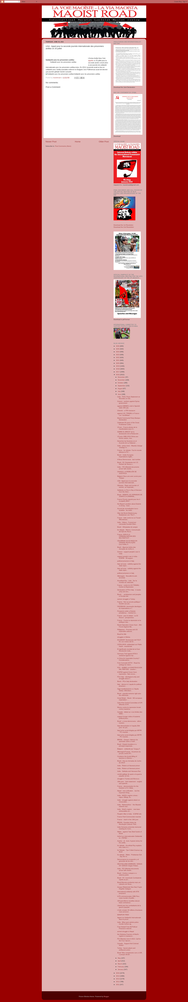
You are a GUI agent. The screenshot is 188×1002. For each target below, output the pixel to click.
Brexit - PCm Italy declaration (127, 681)
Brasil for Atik (121, 634)
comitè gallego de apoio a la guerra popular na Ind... (129, 775)
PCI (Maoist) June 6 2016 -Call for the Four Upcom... (129, 939)
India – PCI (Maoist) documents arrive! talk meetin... (128, 468)
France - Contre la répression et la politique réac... (129, 621)
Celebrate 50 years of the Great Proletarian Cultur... (128, 423)
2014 (118, 976)
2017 (118, 372)
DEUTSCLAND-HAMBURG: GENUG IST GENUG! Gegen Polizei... (129, 865)
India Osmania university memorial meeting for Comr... (129, 828)
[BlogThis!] (77, 78)
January (121, 969)
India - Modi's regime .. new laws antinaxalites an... (128, 810)
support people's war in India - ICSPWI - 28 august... (127, 557)
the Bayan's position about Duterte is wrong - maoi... (129, 504)
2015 (118, 973)
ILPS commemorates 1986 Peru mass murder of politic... (128, 897)
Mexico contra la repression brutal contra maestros (129, 708)
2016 (118, 374)
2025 (118, 349)
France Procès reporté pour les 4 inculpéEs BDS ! (128, 500)
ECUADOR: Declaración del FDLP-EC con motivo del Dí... (129, 640)
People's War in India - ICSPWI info (129, 814)
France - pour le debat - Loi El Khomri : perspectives (127, 616)
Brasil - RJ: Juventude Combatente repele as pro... (129, 878)
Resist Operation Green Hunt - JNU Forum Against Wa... (129, 626)
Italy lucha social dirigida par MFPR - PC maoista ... (129, 731)
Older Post (104, 141)
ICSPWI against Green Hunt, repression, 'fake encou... (127, 673)
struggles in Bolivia (123, 637)
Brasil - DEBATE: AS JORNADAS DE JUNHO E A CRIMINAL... (129, 495)
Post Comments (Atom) (63, 146)
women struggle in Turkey (126, 599)
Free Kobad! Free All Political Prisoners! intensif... (127, 927)
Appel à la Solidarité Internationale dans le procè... (129, 918)
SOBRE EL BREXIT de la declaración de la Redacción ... (128, 432)
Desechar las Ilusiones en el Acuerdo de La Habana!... (127, 442)
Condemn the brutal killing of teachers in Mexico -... (127, 757)
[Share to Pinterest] (83, 78)
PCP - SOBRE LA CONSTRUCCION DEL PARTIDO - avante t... (129, 668)
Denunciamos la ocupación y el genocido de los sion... (128, 860)
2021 (118, 360)
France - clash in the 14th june (127, 819)
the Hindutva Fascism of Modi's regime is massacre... (128, 935)
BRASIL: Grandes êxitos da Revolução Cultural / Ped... (127, 823)
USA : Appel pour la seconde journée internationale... (127, 481)
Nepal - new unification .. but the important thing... (128, 791)
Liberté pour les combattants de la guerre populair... (129, 906)
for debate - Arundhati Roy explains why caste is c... (129, 846)
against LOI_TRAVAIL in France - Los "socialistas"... (128, 414)
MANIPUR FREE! (123, 915)
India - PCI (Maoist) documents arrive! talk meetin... (128, 869)
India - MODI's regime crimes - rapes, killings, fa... (127, 796)
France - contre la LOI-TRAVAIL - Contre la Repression (128, 586)
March (120, 964)
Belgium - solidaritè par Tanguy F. (128, 749)
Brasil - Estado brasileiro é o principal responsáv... (127, 745)
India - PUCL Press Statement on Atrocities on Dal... (128, 397)
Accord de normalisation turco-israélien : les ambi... (127, 509)
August (120, 388)
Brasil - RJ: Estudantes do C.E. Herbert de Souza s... (127, 463)
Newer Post (51, 141)
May (119, 958)
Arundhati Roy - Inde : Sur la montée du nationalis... (127, 581)
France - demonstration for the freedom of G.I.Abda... (127, 787)
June (120, 394)
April (119, 961)
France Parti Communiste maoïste (129, 817)
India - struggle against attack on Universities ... (128, 801)
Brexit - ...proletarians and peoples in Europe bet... (129, 595)
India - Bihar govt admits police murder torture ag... (127, 923)
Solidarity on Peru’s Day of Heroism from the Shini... (129, 491)
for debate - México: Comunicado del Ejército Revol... (128, 530)
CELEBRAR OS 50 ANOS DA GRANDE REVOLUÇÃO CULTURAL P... (127, 542)
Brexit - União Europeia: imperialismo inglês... (125, 456)
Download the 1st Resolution (123, 225)
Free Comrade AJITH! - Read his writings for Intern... (128, 664)
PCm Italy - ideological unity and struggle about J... (128, 677)
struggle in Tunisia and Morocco (128, 779)
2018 (118, 369)
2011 (118, 984)
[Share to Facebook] (81, 78)
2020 (118, 363)
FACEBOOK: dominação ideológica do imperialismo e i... (129, 607)
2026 (118, 346)
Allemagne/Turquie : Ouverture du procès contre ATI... (129, 752)
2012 (118, 981)
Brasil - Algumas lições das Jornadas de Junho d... (126, 548)
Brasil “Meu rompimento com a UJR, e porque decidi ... (129, 953)
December (121, 377)
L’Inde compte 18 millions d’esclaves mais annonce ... (129, 911)
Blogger (106, 996)
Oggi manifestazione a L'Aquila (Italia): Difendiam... (128, 689)
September (122, 386)
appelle (90, 60)
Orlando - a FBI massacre (126, 410)
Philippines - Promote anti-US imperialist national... (127, 630)
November (121, 380)
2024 (118, 352)
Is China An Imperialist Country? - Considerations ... (128, 659)
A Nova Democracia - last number (128, 459)
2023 (118, 354)
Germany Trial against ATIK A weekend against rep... (127, 654)
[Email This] (75, 78)
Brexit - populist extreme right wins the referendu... (129, 694)
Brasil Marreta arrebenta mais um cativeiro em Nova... (128, 883)
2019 (118, 366)
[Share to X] (79, 78)
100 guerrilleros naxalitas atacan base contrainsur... (128, 901)
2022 (118, 357)
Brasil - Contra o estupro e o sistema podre (127, 874)
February (121, 966)
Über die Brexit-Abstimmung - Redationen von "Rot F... (127, 514)
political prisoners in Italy (125, 561)
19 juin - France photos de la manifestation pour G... (127, 428)
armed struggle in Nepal (125, 931)
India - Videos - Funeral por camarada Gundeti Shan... (127, 523)
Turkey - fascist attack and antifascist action (126, 949)
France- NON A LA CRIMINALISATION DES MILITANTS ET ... (126, 536)
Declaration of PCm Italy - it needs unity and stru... (129, 590)
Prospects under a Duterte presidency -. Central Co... (127, 612)
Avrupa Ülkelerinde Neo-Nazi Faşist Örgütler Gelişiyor (129, 888)
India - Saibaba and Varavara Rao (129, 771)
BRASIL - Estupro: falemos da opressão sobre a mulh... (127, 740)
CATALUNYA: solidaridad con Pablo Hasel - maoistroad (129, 645)
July (119, 391)
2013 (118, 979)
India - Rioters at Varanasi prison (128, 765)
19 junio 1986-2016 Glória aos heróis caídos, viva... (127, 437)
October (121, 383)
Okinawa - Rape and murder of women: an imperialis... (128, 486)
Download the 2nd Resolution (124, 227)
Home (78, 141)
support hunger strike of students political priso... (128, 717)
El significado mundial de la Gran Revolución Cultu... (128, 650)
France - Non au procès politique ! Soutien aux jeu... (129, 602)
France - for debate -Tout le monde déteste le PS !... (129, 451)
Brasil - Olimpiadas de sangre (127, 527)
